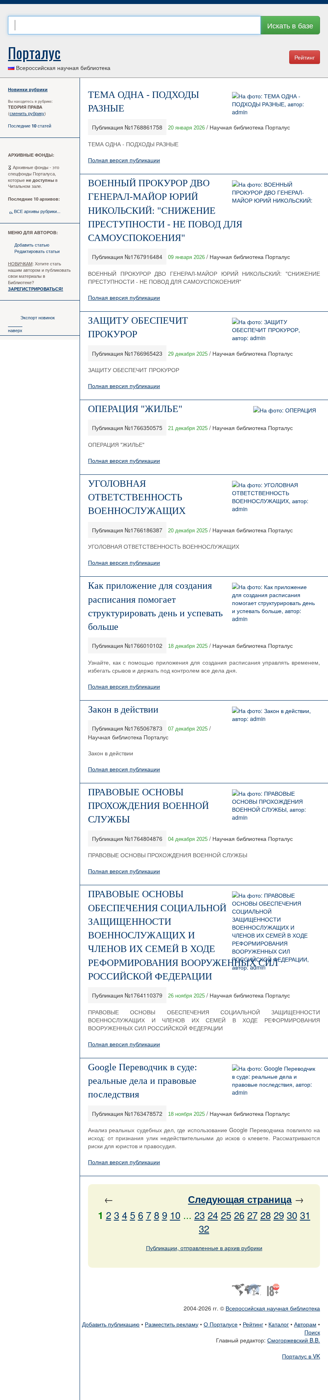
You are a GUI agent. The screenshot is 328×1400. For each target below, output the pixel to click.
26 (239, 1215)
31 (305, 1215)
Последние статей (29, 125)
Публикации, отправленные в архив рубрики (204, 1248)
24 (213, 1215)
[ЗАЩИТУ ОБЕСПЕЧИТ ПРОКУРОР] (274, 329)
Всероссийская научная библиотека (273, 1308)
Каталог (278, 1324)
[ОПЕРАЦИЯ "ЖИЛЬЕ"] (284, 409)
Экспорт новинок (37, 317)
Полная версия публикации (124, 160)
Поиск (312, 1332)
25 (226, 1215)
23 (199, 1215)
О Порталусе (221, 1324)
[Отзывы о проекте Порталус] (273, 1289)
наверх (15, 330)
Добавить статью (31, 244)
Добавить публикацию (111, 1324)
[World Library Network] (246, 1289)
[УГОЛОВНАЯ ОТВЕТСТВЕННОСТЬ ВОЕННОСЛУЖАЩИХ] (274, 496)
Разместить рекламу (171, 1324)
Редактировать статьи (37, 251)
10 (175, 1215)
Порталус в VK (301, 1356)
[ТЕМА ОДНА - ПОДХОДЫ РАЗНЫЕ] (274, 103)
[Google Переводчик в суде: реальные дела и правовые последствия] (274, 1079)
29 (279, 1215)
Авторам (305, 1324)
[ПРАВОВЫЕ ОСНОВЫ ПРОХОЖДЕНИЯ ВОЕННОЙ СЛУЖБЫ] (274, 805)
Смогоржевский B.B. (293, 1340)
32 (204, 1228)
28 (265, 1215)
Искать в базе (290, 25)
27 (252, 1215)
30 (292, 1215)
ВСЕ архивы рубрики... (37, 211)
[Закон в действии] (274, 714)
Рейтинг (304, 57)
